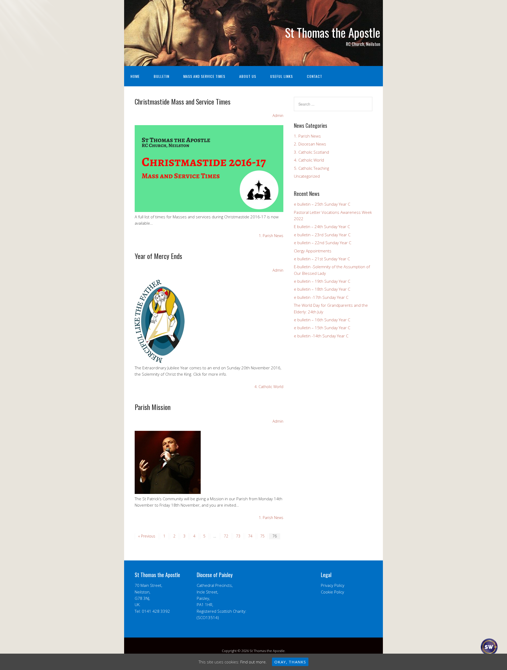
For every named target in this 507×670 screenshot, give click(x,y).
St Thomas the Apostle (332, 32)
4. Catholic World (269, 386)
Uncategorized (307, 176)
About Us (247, 76)
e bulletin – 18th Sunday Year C (322, 289)
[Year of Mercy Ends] (160, 361)
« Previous (146, 536)
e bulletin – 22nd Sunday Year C (322, 242)
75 (262, 536)
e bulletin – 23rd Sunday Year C (322, 234)
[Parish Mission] (168, 492)
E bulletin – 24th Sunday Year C (322, 226)
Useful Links (281, 76)
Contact (314, 76)
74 (250, 536)
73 (238, 536)
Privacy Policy (332, 585)
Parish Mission (153, 407)
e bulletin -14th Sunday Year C (321, 335)
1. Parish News (271, 235)
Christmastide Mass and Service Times (183, 101)
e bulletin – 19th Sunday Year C (322, 281)
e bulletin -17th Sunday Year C (321, 297)
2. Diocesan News (310, 144)
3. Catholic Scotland (311, 152)
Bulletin (161, 76)
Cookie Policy (332, 591)
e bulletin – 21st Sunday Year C (322, 258)
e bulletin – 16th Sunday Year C (322, 319)
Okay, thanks (290, 661)
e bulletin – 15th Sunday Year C (322, 327)
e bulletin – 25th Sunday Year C (322, 204)
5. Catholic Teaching (311, 168)
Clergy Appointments (312, 250)
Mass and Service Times (204, 76)
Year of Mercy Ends (158, 256)
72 (226, 536)
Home (135, 76)
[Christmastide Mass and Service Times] (209, 210)
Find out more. (253, 661)
